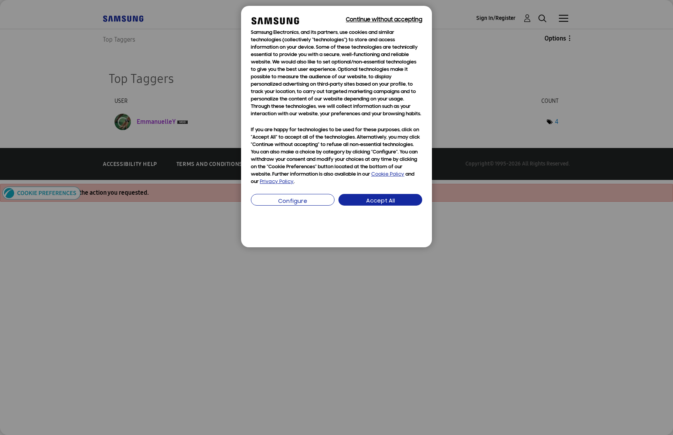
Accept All (380, 201)
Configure (292, 201)
